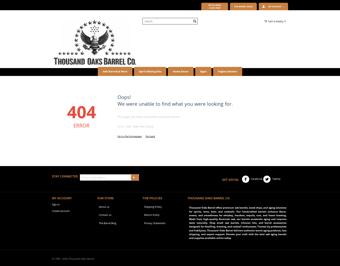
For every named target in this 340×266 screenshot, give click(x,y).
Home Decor (181, 71)
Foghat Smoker (227, 71)
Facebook (256, 179)
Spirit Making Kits (150, 71)
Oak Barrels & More (115, 71)
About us (104, 207)
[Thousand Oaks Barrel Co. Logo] (94, 42)
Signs (203, 71)
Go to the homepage (129, 136)
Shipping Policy (153, 207)
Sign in (56, 204)
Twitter (276, 179)
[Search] (195, 21)
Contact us (105, 215)
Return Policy (152, 215)
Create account (61, 211)
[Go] (135, 177)
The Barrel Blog (107, 223)
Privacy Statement (154, 223)
